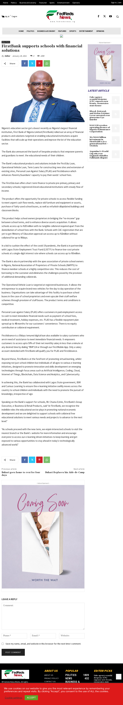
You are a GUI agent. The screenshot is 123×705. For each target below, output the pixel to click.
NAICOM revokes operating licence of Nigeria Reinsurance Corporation (100, 128)
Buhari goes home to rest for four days (21, 474)
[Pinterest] (39, 63)
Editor (7, 56)
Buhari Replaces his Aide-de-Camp (65, 472)
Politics (5, 42)
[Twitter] (104, 16)
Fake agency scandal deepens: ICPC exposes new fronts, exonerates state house (99, 101)
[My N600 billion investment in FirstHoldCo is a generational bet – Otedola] (116, 140)
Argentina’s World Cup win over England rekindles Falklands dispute (99, 154)
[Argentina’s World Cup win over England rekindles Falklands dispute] (116, 154)
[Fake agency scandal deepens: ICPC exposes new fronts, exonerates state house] (116, 100)
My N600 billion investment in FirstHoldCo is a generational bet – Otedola (99, 141)
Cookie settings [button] (13, 697)
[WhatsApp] (47, 63)
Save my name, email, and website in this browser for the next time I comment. (43, 643)
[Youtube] (110, 16)
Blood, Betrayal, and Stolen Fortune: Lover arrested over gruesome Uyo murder (100, 115)
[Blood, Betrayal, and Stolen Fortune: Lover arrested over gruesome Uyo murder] (116, 114)
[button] (117, 17)
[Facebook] (98, 16)
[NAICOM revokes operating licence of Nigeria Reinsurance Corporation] (116, 128)
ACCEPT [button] (31, 697)
